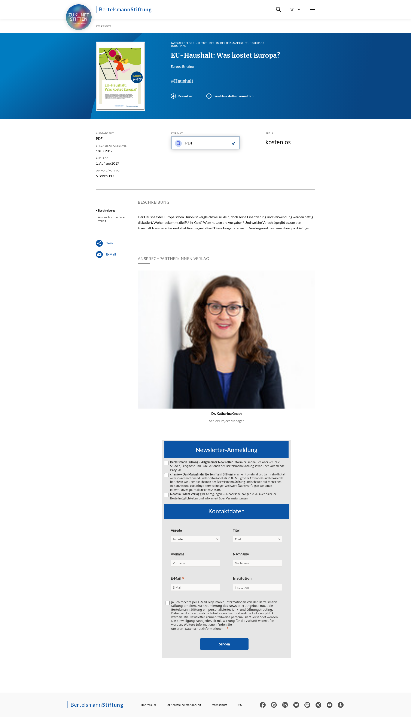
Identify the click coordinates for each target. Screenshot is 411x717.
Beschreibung (106, 210)
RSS (239, 704)
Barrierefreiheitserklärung (183, 704)
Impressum (148, 704)
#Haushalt (182, 81)
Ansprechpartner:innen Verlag (112, 218)
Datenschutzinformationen (204, 629)
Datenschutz (218, 704)
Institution (242, 578)
